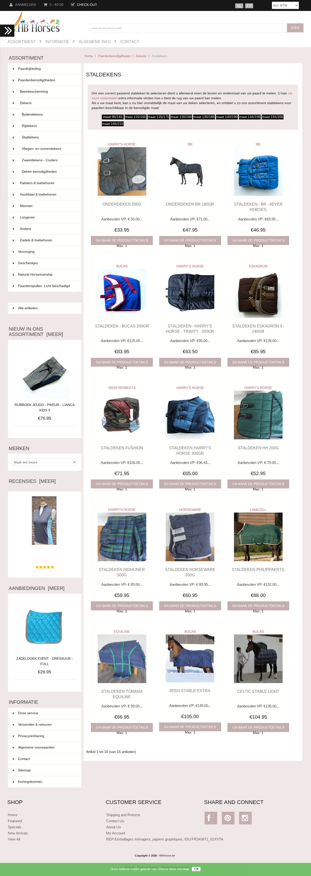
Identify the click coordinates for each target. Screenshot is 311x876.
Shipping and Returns (123, 815)
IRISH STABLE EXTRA (190, 690)
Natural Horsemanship (47, 274)
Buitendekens (49, 114)
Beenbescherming (48, 91)
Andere (48, 229)
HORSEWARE (190, 510)
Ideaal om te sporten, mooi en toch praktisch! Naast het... (44, 554)
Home (89, 56)
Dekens (141, 56)
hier (186, 869)
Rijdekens (49, 126)
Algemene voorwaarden (36, 747)
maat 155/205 (272, 117)
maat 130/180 (181, 117)
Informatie (57, 41)
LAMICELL (258, 510)
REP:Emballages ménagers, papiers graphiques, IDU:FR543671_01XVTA (164, 839)
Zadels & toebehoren (48, 240)
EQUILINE (122, 631)
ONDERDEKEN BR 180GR (190, 204)
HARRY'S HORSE (122, 144)
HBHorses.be (167, 855)
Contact (129, 41)
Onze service (28, 713)
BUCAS (122, 266)
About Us (113, 827)
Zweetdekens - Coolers (49, 160)
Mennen (48, 206)
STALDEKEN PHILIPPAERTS (258, 569)
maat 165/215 (112, 124)
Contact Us (115, 821)
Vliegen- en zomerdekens (49, 149)
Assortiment (22, 41)
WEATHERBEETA (122, 388)
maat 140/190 (227, 117)
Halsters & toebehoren (48, 183)
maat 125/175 (158, 117)
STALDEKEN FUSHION (122, 448)
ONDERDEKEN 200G (122, 204)
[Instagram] (245, 819)
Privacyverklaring (31, 736)
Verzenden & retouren (35, 724)
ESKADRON (258, 266)
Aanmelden (25, 5)
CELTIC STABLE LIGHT (258, 691)
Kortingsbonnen (30, 782)
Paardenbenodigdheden (114, 56)
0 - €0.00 (56, 5)
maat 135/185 (204, 117)
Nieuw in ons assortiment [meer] (36, 331)
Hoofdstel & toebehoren (48, 194)
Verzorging (47, 251)
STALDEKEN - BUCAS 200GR (122, 326)
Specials (14, 827)
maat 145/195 (249, 117)
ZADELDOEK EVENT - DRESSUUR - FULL (44, 661)
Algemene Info (95, 41)
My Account (115, 833)
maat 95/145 (112, 117)
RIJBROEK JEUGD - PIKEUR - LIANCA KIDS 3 (45, 407)
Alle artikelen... (29, 308)
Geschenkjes (47, 263)
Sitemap (24, 770)
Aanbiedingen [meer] (37, 588)
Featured (15, 821)
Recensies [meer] (32, 481)
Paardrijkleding (47, 69)
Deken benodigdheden (49, 171)
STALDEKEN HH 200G (258, 448)
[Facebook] (211, 819)
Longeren (48, 217)
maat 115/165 (135, 117)
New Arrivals (18, 833)
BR (190, 144)
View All (14, 839)
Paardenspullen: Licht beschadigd (47, 288)
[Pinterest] (228, 819)
